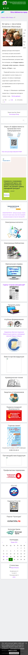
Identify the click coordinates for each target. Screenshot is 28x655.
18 (3, 556)
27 (10, 559)
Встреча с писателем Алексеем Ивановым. (11, 25)
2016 (7, 17)
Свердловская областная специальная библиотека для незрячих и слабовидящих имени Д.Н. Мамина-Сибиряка (14, 334)
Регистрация (12, 114)
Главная (3, 17)
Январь (11, 17)
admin (14, 577)
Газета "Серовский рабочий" (14, 285)
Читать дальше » (16, 96)
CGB (11, 100)
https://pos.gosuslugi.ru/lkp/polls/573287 (12, 151)
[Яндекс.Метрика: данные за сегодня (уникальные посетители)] (14, 568)
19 (7, 556)
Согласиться (14, 653)
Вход (17, 114)
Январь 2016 (14, 542)
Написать (6, 195)
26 (7, 559)
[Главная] (14, 4)
